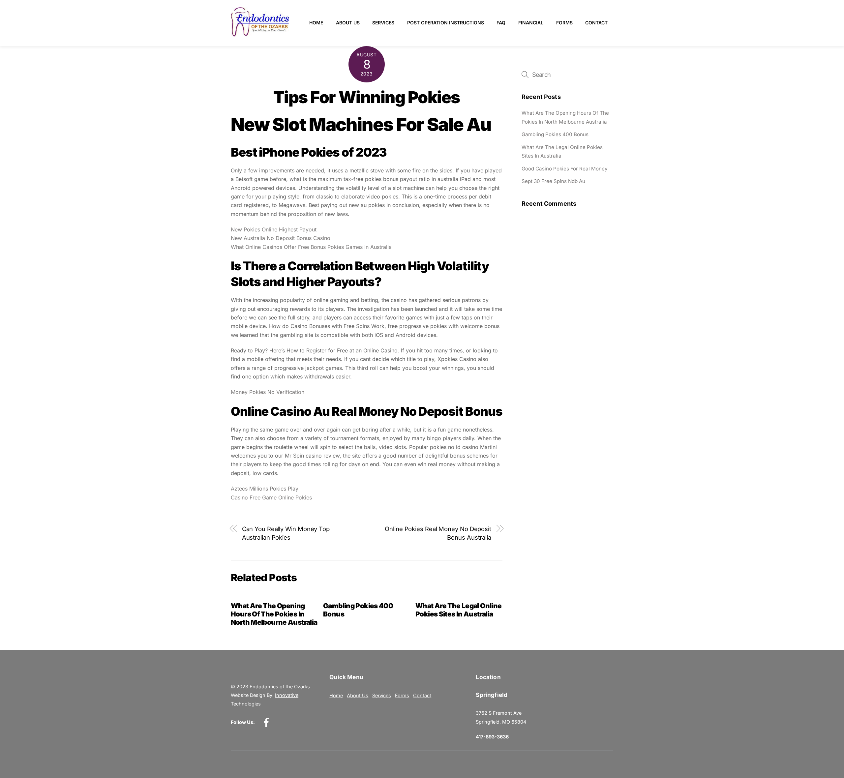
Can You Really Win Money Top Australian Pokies (286, 533)
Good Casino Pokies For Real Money (565, 168)
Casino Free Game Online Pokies (271, 497)
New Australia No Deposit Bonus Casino (280, 238)
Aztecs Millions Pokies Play (264, 488)
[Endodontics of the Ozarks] (260, 34)
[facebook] (267, 722)
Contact (596, 22)
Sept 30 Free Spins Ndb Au (553, 181)
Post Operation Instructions (445, 22)
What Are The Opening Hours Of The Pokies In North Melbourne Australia (274, 614)
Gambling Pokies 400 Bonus (555, 134)
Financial (530, 22)
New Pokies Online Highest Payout (273, 229)
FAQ (501, 22)
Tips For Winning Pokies (366, 97)
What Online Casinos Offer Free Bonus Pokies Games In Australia (311, 247)
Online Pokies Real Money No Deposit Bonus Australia (438, 533)
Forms (564, 22)
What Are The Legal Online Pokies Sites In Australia (458, 610)
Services (383, 22)
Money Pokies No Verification (267, 392)
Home (316, 22)
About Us (348, 22)
